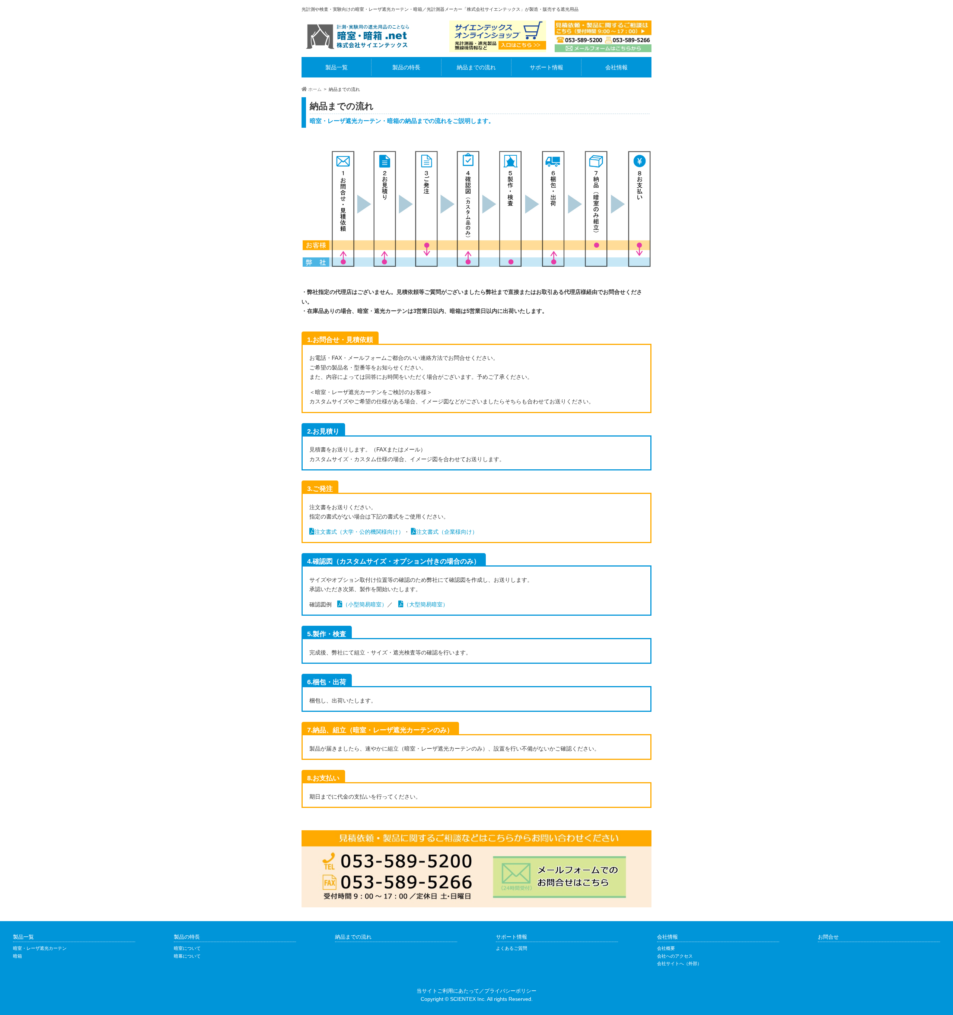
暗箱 (17, 956)
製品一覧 (336, 67)
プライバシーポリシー (510, 991)
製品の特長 (406, 67)
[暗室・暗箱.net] (357, 49)
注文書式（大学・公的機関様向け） (359, 532)
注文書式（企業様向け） (447, 532)
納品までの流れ (476, 67)
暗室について (187, 948)
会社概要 (666, 948)
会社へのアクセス (675, 956)
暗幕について (187, 956)
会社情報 (616, 67)
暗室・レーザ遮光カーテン (40, 948)
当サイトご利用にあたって (448, 991)
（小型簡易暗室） (364, 604)
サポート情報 (546, 67)
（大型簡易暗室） (426, 604)
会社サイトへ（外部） (679, 963)
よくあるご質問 (511, 948)
